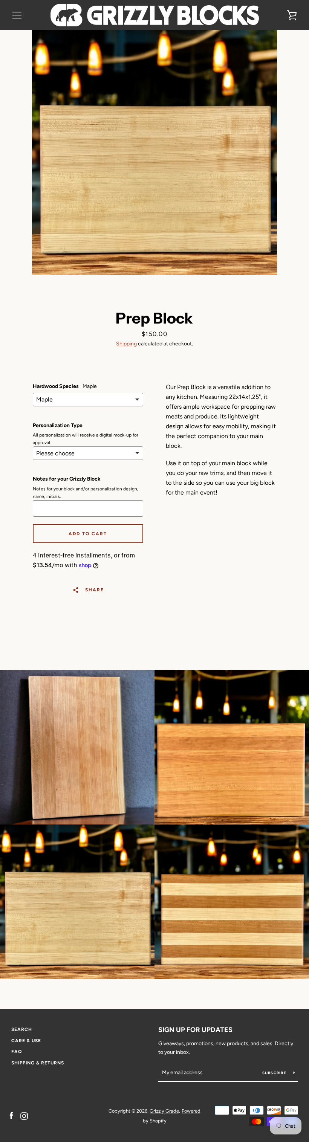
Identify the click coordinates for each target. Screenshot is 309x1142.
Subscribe (275, 1072)
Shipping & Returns (37, 1063)
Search (21, 1029)
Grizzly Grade (164, 1111)
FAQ (16, 1051)
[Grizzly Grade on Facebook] (11, 1115)
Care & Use (26, 1040)
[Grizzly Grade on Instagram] (24, 1115)
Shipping (126, 343)
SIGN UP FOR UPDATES (195, 1030)
